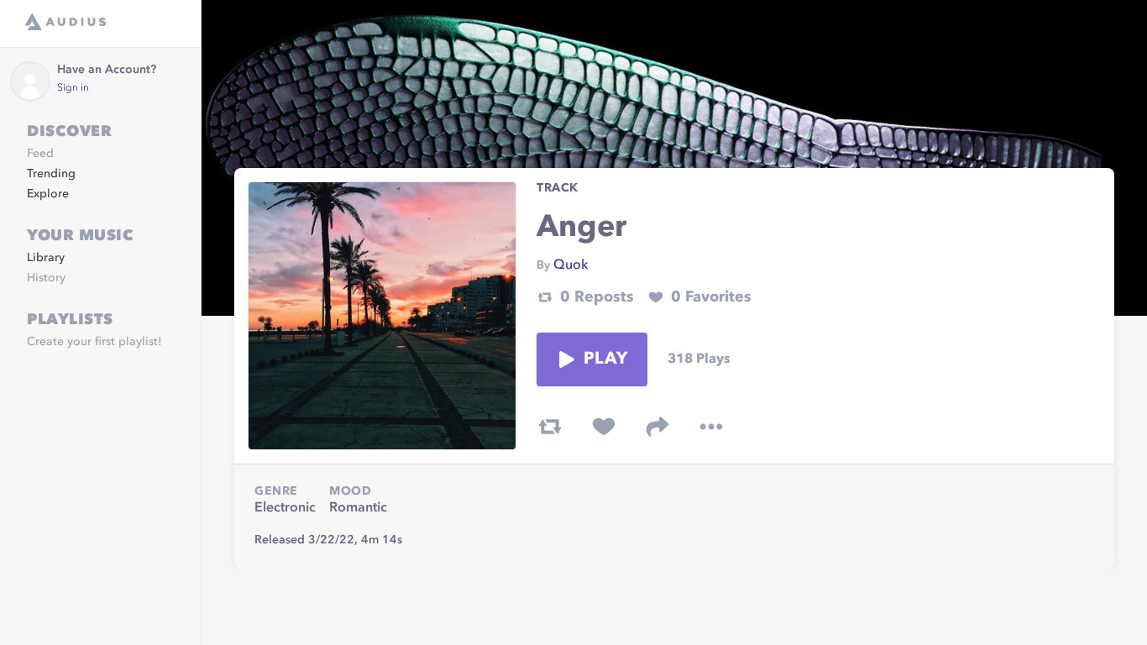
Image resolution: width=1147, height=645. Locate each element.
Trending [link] (51, 174)
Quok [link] (570, 265)
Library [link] (46, 258)
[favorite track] (603, 426)
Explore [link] (48, 194)
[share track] (657, 426)
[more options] (711, 426)
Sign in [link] (73, 88)
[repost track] (550, 426)
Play (605, 359)
